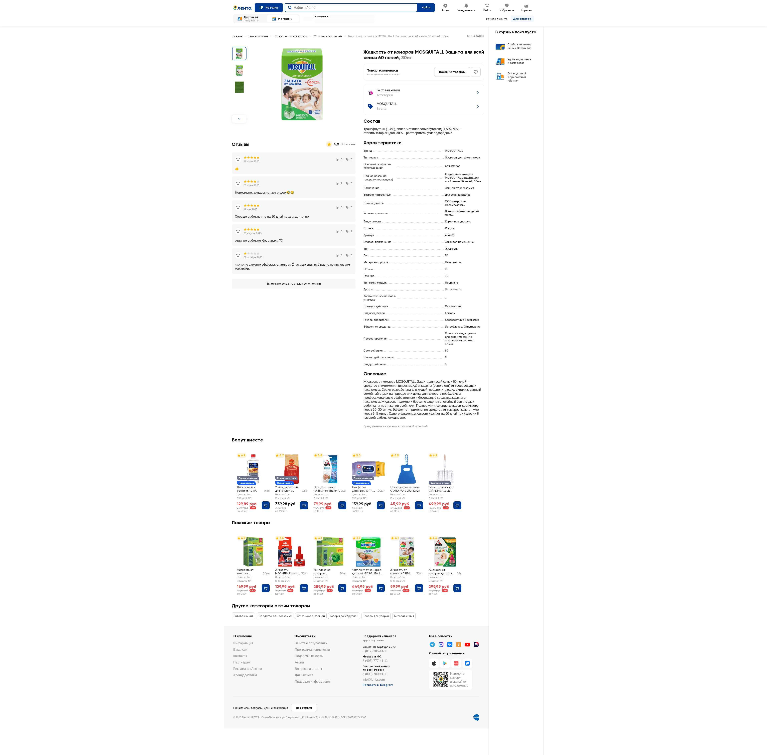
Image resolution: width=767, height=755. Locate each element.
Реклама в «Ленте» (247, 668)
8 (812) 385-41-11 (375, 651)
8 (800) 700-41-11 (375, 674)
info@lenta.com (374, 679)
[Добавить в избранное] (475, 72)
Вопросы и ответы (308, 668)
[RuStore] (467, 663)
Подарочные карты (309, 656)
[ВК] (450, 644)
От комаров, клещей (328, 36)
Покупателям (305, 636)
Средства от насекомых (291, 36)
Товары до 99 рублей (344, 616)
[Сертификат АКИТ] (476, 717)
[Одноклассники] (458, 644)
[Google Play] (445, 663)
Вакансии (240, 649)
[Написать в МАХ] (441, 644)
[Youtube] (467, 644)
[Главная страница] (242, 8)
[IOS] (434, 663)
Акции (299, 662)
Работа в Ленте (497, 18)
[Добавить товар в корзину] (266, 505)
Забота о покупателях (311, 643)
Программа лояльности (312, 649)
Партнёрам (241, 662)
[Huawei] (456, 663)
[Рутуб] (476, 644)
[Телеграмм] (432, 644)
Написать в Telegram (378, 685)
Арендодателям (245, 675)
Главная (237, 36)
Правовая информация (312, 681)
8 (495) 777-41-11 (375, 660)
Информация (243, 643)
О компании (242, 636)
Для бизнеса (522, 18)
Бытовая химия (258, 36)
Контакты (240, 656)
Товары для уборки (376, 616)
